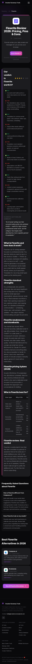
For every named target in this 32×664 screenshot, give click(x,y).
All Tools (21, 625)
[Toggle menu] (28, 3)
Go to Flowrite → (16, 53)
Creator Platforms (7, 651)
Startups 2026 (6, 646)
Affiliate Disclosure (23, 643)
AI (9, 11)
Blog (20, 630)
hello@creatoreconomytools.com (16, 614)
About (20, 627)
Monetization (5, 630)
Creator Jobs (22, 635)
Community (5, 632)
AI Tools (4, 625)
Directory (4, 11)
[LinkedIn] (3, 617)
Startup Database (23, 632)
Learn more (16, 59)
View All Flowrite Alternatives (15, 586)
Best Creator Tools (7, 643)
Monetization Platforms (8, 648)
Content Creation (6, 627)
